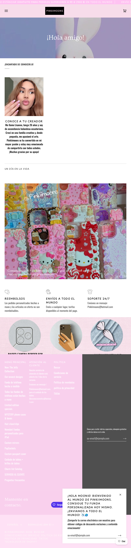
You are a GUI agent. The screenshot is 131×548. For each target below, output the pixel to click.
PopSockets (10, 448)
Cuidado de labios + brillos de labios (14, 461)
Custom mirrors (12, 443)
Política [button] (60, 362)
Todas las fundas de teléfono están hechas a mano (15, 395)
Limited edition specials (12, 407)
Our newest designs (14, 377)
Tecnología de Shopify (21, 541)
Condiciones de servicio (61, 375)
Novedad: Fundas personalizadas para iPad (14, 433)
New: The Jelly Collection (11, 369)
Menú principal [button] (15, 362)
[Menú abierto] (9, 10)
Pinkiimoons (16, 532)
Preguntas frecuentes (15, 480)
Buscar (57, 367)
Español (13, 524)
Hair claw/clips (12, 424)
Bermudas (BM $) (39, 524)
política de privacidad (64, 388)
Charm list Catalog (13, 469)
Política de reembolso (64, 382)
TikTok (57, 393)
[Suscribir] (117, 535)
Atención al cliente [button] (37, 364)
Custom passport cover (15, 454)
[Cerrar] (121, 493)
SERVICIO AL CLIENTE (15, 474)
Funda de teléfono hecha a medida (13, 384)
